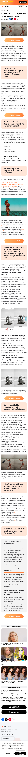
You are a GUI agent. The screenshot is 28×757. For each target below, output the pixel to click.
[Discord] (12, 734)
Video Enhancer (5, 226)
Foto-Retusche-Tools (7, 349)
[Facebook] (7, 734)
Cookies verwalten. (20, 750)
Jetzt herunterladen (14, 40)
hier (23, 509)
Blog (8, 10)
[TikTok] (2, 734)
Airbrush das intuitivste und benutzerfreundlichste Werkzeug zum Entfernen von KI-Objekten (12, 184)
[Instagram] (5, 734)
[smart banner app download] (23, 2)
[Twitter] (10, 734)
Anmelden (21, 6)
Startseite (3, 10)
